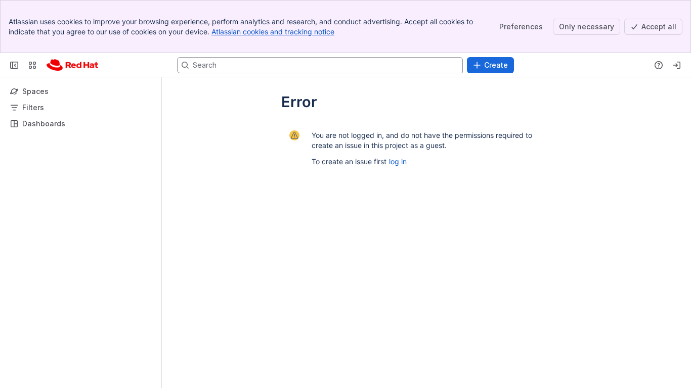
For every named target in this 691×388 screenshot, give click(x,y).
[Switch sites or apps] (32, 65)
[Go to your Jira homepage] (72, 65)
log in (398, 161)
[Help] (659, 65)
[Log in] (677, 65)
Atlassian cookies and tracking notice (272, 31)
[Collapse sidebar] (14, 65)
